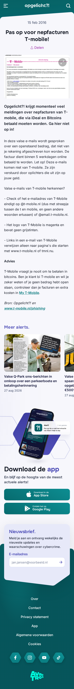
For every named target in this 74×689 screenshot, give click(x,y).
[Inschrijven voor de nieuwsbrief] (60, 562)
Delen (39, 48)
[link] (37, 5)
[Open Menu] (6, 5)
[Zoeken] (68, 5)
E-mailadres (18, 554)
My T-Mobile (29, 293)
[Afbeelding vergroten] (62, 62)
